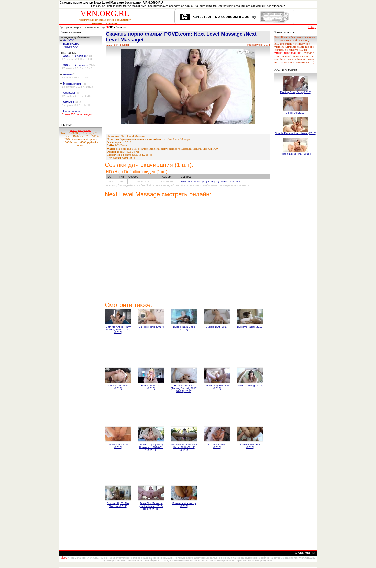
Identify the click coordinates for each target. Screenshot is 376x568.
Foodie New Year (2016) (151, 387)
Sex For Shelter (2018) (217, 446)
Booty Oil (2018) (295, 112)
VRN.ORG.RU (105, 13)
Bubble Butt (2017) (217, 326)
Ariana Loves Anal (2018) (296, 153)
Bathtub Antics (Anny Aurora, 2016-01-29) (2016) (118, 329)
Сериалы (69, 92)
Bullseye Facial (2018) (250, 326)
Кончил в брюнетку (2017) (184, 505)
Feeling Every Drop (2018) (295, 92)
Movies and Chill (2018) (118, 446)
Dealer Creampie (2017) (118, 387)
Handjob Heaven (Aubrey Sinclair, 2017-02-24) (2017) (184, 388)
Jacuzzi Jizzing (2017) (250, 385)
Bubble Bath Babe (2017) (184, 328)
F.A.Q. (312, 27)
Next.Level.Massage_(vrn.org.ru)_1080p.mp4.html (210, 181)
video (64, 557)
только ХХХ (70, 46)
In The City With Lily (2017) (217, 387)
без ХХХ (68, 40)
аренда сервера (80, 130)
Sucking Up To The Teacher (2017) (118, 505)
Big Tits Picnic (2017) (151, 326)
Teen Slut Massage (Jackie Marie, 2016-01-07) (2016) (151, 506)
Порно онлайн (72, 111)
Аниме (67, 74)
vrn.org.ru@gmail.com (288, 52)
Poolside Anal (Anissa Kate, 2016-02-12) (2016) (184, 447)
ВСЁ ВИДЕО (71, 43)
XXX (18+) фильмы (75, 65)
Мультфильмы (72, 83)
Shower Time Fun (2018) (250, 446)
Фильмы (68, 101)
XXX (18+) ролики (74, 55)
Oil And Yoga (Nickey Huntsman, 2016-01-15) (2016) (151, 447)
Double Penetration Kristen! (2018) (295, 133)
